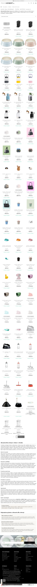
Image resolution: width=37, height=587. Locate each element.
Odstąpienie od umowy (29, 560)
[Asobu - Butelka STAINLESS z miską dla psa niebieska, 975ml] (6, 96)
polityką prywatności (13, 545)
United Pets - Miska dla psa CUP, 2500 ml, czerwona (30, 301)
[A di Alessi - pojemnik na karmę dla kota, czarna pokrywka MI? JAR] (18, 346)
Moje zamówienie (5, 551)
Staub (6, 50)
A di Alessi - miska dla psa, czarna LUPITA (18, 409)
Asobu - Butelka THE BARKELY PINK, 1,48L (30, 85)
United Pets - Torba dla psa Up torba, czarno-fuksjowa (30, 192)
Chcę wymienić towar (4, 558)
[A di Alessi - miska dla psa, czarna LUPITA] (18, 402)
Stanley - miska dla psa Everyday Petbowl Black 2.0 (6, 30)
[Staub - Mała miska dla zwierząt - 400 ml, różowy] (30, 60)
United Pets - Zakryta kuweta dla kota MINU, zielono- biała (18, 138)
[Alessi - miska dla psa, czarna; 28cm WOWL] (6, 346)
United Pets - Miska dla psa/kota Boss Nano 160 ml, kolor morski (6, 246)
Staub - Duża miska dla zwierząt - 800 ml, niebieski (6, 49)
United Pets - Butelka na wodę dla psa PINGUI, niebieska (6, 334)
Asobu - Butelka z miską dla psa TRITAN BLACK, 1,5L (6, 120)
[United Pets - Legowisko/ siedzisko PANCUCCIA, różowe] (30, 276)
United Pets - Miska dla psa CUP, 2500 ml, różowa (18, 319)
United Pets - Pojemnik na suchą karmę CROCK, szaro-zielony (30, 210)
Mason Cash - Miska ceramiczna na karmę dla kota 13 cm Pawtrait (30, 409)
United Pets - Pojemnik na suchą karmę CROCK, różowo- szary (18, 228)
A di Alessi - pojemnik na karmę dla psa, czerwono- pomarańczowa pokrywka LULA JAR (18, 371)
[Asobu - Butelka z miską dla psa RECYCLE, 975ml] (30, 96)
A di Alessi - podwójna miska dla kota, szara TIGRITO (30, 371)
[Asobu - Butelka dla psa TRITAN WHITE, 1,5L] (18, 114)
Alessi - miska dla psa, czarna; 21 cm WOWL (30, 334)
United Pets (6, 140)
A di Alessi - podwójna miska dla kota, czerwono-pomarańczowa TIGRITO (18, 390)
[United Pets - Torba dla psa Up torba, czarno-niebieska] (6, 204)
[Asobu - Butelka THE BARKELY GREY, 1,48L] (6, 78)
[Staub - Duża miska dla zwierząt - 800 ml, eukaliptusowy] (18, 43)
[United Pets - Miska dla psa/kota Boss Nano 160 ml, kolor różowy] (30, 240)
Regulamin (27, 557)
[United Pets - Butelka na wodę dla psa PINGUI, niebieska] (6, 328)
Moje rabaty (15, 560)
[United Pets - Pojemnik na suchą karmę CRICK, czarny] (18, 259)
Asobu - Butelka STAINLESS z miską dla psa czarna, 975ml (30, 120)
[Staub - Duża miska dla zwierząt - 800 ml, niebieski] (6, 43)
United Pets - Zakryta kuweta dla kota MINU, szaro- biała (6, 138)
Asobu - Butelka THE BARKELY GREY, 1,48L (7, 85)
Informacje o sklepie (28, 553)
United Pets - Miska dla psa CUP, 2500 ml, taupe (30, 319)
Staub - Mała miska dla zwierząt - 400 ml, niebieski (6, 67)
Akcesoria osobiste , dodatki (15, 506)
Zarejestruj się (15, 553)
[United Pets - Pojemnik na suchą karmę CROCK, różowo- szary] (18, 222)
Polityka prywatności (28, 558)
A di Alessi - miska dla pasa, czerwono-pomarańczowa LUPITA (30, 390)
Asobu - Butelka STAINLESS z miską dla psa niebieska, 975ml (6, 103)
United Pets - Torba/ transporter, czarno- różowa (30, 138)
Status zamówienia (4, 553)
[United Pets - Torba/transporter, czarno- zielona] (6, 150)
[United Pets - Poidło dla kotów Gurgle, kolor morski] (6, 259)
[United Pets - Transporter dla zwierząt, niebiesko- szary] (18, 150)
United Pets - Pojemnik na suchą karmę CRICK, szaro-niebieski (6, 228)
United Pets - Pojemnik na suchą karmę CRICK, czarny (18, 265)
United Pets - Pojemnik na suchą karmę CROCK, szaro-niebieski (18, 210)
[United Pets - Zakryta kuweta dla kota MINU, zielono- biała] (18, 132)
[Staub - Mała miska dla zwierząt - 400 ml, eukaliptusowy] (18, 60)
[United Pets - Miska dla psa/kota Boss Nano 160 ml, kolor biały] (30, 222)
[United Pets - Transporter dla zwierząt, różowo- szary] (30, 150)
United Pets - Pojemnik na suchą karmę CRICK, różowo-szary (30, 265)
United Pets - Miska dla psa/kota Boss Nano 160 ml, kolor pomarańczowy (18, 246)
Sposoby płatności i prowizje (29, 556)
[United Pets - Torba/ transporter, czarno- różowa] (30, 132)
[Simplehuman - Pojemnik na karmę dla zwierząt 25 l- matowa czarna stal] (30, 24)
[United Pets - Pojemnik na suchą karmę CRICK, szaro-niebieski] (6, 222)
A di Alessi (6, 373)
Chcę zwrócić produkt (5, 557)
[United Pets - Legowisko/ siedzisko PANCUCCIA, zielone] (18, 294)
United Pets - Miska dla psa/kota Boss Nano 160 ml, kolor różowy (30, 246)
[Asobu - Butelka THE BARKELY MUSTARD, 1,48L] (18, 78)
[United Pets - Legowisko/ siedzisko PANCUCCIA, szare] (6, 294)
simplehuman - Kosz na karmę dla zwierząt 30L (18, 429)
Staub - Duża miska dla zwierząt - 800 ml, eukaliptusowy (18, 49)
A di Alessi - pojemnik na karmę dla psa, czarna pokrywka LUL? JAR (6, 371)
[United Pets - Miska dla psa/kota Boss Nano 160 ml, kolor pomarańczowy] (18, 240)
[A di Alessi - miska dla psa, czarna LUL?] (6, 402)
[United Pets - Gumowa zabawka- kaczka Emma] (6, 276)
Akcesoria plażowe (5, 508)
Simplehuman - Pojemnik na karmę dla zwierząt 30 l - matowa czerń (18, 30)
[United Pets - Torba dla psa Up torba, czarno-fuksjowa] (30, 186)
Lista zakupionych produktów (17, 557)
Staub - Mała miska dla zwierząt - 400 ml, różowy (30, 67)
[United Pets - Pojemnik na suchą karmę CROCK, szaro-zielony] (30, 204)
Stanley (7, 32)
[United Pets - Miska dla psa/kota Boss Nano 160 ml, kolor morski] (6, 240)
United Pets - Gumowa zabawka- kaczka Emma (6, 283)
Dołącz (30, 542)
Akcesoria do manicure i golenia (25, 506)
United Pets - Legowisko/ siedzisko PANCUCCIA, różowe (30, 283)
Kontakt (3, 560)
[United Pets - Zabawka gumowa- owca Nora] (30, 168)
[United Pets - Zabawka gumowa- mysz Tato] (18, 168)
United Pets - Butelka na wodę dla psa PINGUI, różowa (18, 334)
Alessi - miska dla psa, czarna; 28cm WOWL (7, 352)
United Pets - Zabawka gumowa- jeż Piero (6, 174)
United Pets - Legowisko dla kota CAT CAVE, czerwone (18, 283)
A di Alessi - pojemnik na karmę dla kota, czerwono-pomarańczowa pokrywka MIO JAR (30, 352)
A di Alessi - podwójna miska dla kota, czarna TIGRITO (6, 390)
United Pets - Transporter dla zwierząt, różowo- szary (30, 156)
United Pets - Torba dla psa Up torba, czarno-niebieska (6, 210)
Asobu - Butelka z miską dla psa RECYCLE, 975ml (30, 103)
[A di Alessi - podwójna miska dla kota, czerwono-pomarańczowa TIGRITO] (18, 384)
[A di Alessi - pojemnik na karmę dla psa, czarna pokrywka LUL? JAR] (6, 365)
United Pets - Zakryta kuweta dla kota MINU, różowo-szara (6, 192)
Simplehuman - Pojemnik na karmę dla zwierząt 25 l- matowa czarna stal (30, 30)
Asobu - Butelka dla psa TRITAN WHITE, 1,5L (18, 120)
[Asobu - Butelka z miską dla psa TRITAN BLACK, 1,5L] (6, 114)
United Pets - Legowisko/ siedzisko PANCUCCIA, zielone (18, 301)
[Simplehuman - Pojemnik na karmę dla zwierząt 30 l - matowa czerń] (18, 24)
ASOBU (7, 86)
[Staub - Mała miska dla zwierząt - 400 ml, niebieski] (6, 60)
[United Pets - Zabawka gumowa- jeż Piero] (6, 168)
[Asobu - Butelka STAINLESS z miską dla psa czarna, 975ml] (30, 114)
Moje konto (16, 551)
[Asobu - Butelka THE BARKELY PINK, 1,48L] (30, 78)
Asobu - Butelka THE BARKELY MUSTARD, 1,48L (18, 85)
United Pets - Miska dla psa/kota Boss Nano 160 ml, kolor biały (30, 228)
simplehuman (18, 32)
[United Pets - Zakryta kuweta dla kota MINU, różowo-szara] (6, 186)
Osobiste (21, 508)
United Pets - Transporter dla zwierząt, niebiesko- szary (18, 156)
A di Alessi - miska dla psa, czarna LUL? (6, 409)
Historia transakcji (16, 558)
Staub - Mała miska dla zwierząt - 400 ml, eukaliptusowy (18, 67)
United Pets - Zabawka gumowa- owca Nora (30, 174)
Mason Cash (30, 410)
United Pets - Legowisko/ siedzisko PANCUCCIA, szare (6, 301)
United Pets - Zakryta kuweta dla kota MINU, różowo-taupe (18, 192)
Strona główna (5, 6)
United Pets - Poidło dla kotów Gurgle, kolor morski (6, 265)
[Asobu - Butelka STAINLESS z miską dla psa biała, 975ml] (18, 96)
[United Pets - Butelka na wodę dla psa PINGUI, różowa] (18, 328)
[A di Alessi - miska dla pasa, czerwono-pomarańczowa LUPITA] (30, 384)
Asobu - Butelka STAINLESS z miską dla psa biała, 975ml (18, 103)
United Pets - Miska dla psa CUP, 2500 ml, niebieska (6, 319)
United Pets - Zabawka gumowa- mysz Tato (18, 174)
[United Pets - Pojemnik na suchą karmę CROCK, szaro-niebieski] (18, 204)
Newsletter (19, 538)
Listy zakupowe (16, 556)
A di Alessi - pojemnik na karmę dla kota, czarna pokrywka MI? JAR (18, 352)
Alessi (30, 336)
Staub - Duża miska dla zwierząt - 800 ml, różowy (30, 49)
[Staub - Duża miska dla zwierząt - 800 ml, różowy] (30, 43)
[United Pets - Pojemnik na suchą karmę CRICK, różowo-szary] (30, 259)
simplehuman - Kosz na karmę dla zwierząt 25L (6, 429)
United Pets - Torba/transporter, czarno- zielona (6, 156)
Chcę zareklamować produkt (5, 556)
